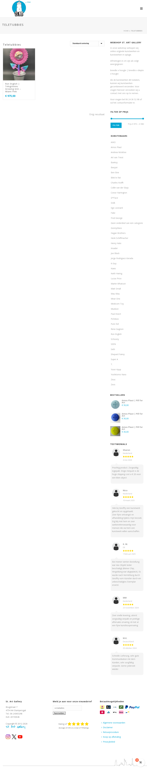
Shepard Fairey (118, 354)
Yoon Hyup (116, 369)
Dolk (113, 202)
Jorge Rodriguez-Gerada (122, 258)
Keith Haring (116, 273)
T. (112, 364)
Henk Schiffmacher (119, 238)
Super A (114, 359)
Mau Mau (115, 293)
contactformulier (125, 102)
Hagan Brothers (118, 233)
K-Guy (113, 263)
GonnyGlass (116, 228)
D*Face (114, 197)
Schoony (115, 339)
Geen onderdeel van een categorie (127, 223)
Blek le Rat (116, 177)
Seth (113, 349)
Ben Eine (115, 172)
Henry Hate (116, 243)
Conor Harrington (119, 192)
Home (126, 31)
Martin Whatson (118, 283)
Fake (113, 212)
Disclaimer (108, 727)
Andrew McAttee (118, 152)
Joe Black (115, 253)
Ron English (116, 334)
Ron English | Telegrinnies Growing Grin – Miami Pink (13, 87)
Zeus (113, 379)
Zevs (113, 384)
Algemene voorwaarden (114, 722)
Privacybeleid (109, 741)
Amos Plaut (116, 147)
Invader (114, 248)
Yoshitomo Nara (118, 374)
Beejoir (114, 167)
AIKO (113, 142)
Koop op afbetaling (112, 736)
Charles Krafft (117, 182)
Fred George (116, 218)
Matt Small (116, 288)
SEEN (113, 344)
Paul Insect (116, 314)
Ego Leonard (117, 207)
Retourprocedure (111, 732)
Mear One (115, 298)
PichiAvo (115, 319)
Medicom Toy (117, 303)
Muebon (115, 308)
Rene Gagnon (117, 329)
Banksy (114, 162)
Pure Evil (115, 324)
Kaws (113, 268)
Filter (116, 125)
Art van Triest (117, 157)
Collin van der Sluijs (120, 187)
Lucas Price (116, 278)
